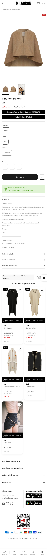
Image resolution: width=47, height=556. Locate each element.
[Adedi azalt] (5, 167)
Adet (3, 162)
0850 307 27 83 (8, 495)
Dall (3, 102)
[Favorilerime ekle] (20, 290)
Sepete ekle (20, 177)
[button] (23, 461)
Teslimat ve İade (7, 254)
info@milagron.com (10, 498)
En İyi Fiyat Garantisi (9, 265)
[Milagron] (23, 3)
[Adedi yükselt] (19, 167)
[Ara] (3, 3)
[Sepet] (43, 3)
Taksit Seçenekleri (8, 260)
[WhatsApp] (38, 3)
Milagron (17, 538)
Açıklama (5, 199)
